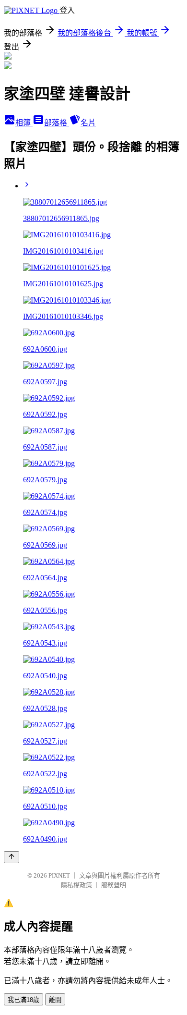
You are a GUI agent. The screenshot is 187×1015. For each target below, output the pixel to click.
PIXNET (59, 875)
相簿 (24, 123)
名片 (88, 123)
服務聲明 (113, 885)
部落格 (56, 123)
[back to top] (11, 857)
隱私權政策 (76, 885)
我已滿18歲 (23, 999)
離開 (55, 999)
